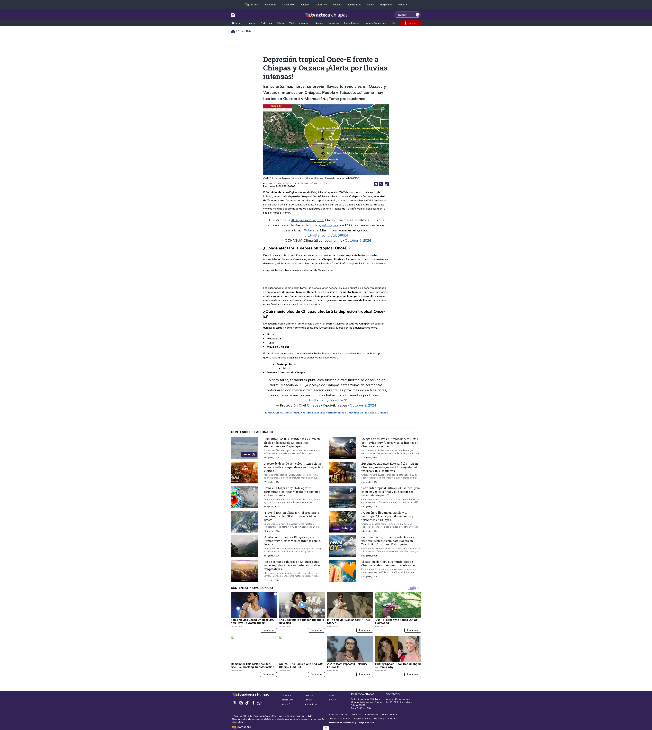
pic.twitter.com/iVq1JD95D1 (326, 235)
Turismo (251, 23)
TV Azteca (270, 4)
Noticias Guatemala (375, 23)
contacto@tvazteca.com (398, 699)
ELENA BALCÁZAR (285, 186)
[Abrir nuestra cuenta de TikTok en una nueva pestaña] (247, 702)
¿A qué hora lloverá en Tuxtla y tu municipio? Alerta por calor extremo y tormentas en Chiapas (387, 516)
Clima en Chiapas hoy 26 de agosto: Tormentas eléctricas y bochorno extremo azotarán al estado (292, 491)
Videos (371, 4)
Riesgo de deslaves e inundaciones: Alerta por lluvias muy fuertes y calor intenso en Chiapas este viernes (389, 442)
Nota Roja (266, 23)
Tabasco (318, 23)
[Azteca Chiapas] (326, 15)
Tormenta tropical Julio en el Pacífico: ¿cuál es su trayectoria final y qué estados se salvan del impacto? (391, 491)
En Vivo (412, 23)
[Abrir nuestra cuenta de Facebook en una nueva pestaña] (253, 702)
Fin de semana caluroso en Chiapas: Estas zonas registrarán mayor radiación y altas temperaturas (292, 565)
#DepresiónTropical (307, 220)
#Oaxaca (310, 230)
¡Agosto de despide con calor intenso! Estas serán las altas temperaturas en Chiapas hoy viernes (293, 467)
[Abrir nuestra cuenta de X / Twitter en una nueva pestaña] (235, 702)
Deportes (321, 4)
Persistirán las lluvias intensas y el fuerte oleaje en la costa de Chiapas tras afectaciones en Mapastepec (292, 442)
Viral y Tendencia (298, 23)
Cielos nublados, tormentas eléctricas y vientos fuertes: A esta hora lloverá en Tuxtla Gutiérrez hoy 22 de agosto (387, 540)
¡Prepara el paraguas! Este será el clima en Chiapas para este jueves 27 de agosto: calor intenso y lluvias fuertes (390, 467)
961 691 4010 (392, 702)
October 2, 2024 (358, 240)
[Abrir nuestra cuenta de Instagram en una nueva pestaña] (241, 702)
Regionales (386, 4)
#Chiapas (330, 225)
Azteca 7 (306, 4)
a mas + (402, 4)
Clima (280, 23)
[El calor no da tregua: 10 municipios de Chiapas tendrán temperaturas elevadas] (342, 570)
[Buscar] (418, 15)
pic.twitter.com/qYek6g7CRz (326, 400)
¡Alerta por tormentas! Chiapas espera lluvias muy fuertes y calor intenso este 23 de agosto (292, 540)
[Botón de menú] (233, 15)
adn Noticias (354, 4)
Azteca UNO (288, 4)
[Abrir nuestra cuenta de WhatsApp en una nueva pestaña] (259, 702)
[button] (326, 728)
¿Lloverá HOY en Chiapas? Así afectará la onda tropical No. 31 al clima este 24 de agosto (291, 516)
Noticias (337, 4)
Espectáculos (351, 23)
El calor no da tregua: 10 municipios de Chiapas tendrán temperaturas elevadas (388, 563)
